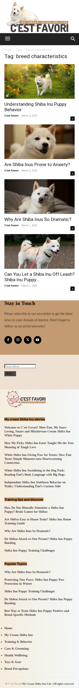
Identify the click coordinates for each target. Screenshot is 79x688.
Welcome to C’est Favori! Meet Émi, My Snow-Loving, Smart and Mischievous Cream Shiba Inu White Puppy (37, 431)
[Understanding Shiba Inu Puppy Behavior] (39, 81)
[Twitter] (28, 340)
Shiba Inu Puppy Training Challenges (29, 550)
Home (8, 50)
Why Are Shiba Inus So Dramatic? (37, 219)
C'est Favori (11, 115)
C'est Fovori (15, 683)
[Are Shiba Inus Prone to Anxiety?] (39, 141)
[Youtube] (37, 340)
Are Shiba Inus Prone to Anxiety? (37, 164)
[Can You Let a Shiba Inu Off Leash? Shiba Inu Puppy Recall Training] (39, 251)
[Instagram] (18, 340)
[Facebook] (8, 340)
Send (9, 373)
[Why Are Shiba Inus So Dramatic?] (39, 196)
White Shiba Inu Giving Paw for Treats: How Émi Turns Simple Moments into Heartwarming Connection (37, 458)
